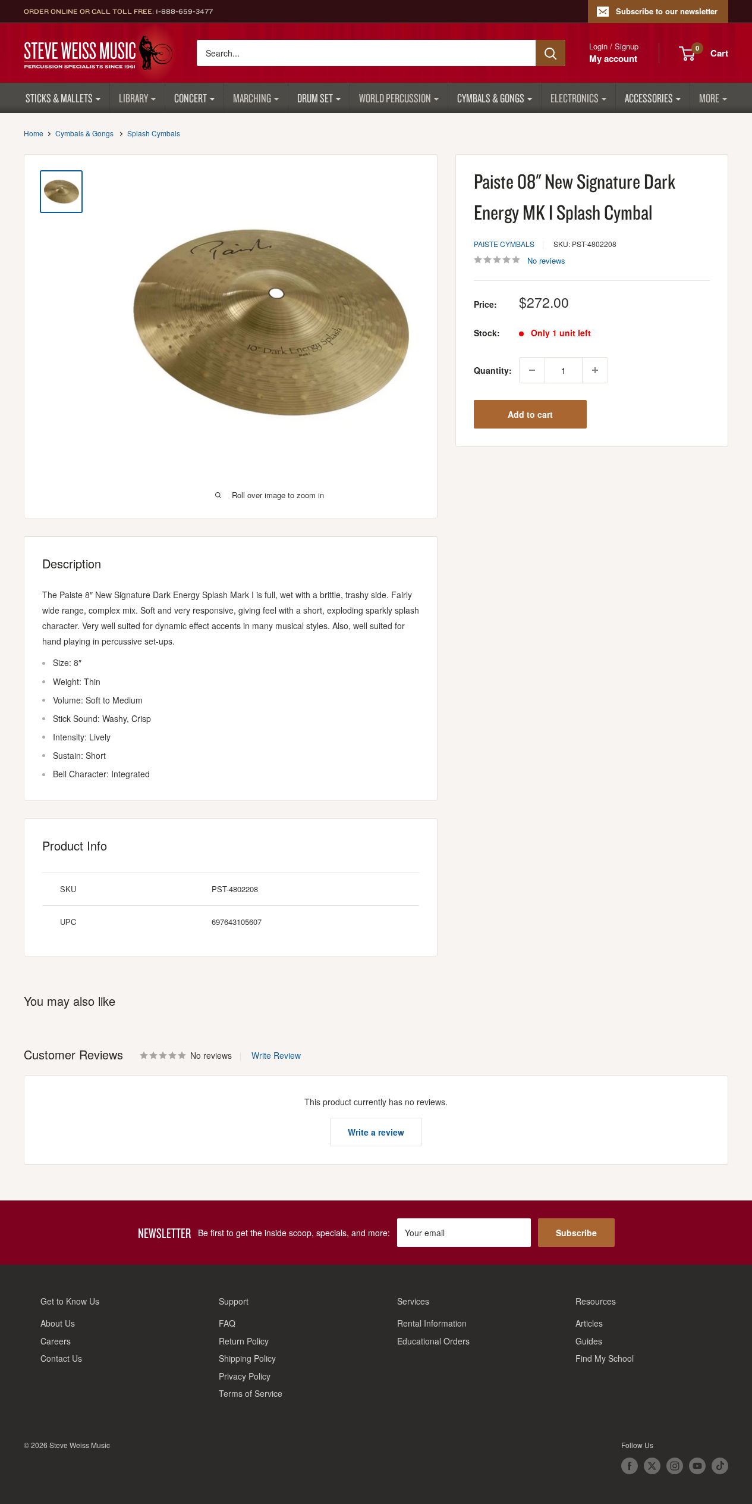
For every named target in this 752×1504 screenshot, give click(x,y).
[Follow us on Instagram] (674, 1466)
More (709, 98)
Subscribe (576, 1233)
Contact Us (61, 1358)
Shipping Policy (247, 1358)
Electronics (574, 98)
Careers (55, 1341)
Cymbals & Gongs (490, 98)
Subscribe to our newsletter (667, 11)
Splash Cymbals (153, 133)
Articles (589, 1323)
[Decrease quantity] (532, 370)
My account (613, 58)
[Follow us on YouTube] (697, 1466)
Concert (190, 98)
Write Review (276, 1055)
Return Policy (244, 1341)
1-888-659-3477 (184, 11)
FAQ (227, 1323)
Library (133, 98)
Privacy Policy (244, 1376)
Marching (252, 98)
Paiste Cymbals (504, 244)
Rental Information (432, 1323)
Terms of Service (250, 1393)
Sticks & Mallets (59, 98)
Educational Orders (433, 1341)
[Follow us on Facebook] (629, 1466)
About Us (57, 1323)
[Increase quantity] (595, 370)
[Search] (550, 53)
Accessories (649, 98)
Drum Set (315, 98)
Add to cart (530, 414)
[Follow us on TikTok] (720, 1466)
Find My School (604, 1358)
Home (33, 133)
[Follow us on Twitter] (652, 1466)
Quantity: (493, 370)
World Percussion (395, 98)
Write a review (376, 1132)
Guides (588, 1341)
